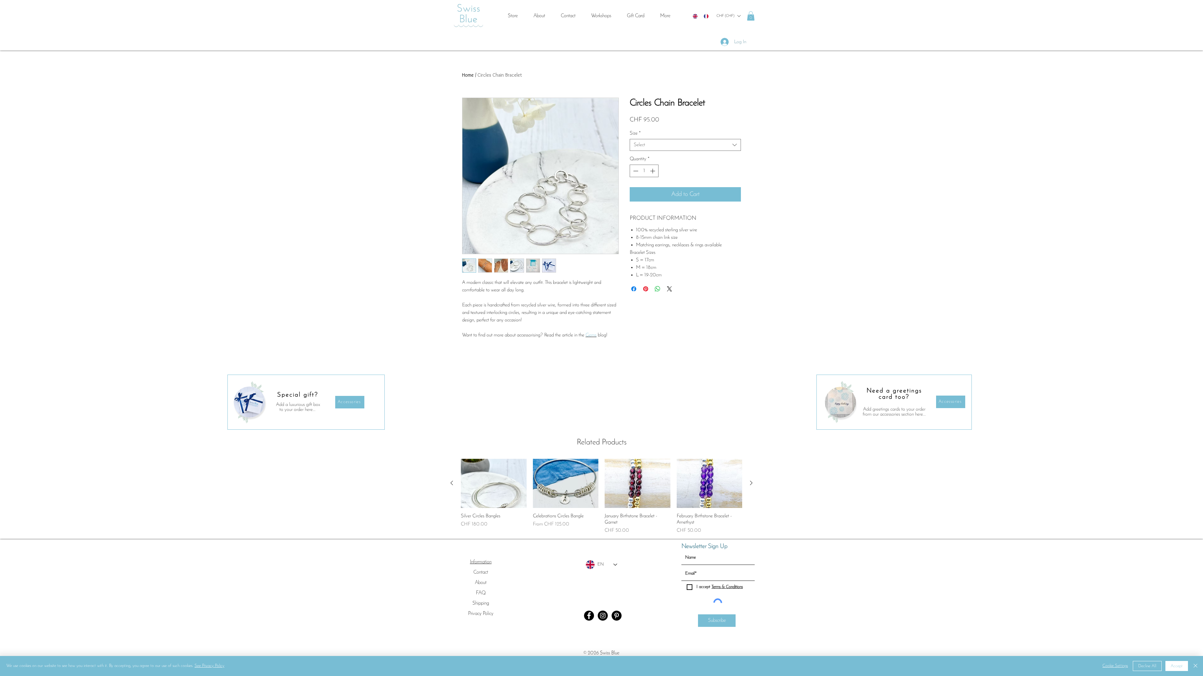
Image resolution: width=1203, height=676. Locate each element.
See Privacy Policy (209, 665)
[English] (695, 16)
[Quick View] (494, 483)
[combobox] (685, 145)
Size (635, 133)
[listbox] (728, 16)
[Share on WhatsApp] (657, 289)
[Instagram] (603, 616)
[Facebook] (589, 616)
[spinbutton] (644, 171)
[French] (705, 16)
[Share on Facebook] (634, 289)
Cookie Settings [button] (1115, 665)
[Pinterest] (617, 616)
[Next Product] (751, 483)
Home (468, 75)
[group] (601, 496)
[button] (728, 16)
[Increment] (653, 171)
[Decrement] (635, 171)
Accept (1177, 666)
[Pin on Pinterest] (645, 289)
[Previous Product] (452, 483)
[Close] (1195, 666)
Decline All (1147, 666)
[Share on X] (669, 289)
